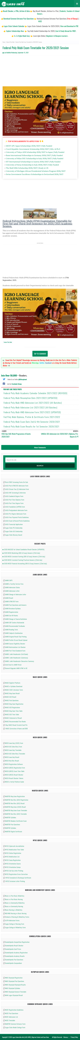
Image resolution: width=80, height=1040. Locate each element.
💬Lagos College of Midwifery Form (14, 927)
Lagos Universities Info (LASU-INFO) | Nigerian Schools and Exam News (30, 1037)
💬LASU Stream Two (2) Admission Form (16, 489)
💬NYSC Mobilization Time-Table (13, 849)
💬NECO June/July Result (11, 757)
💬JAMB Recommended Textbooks (14, 626)
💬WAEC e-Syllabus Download (12, 686)
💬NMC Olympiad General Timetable (14, 992)
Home (4, 42)
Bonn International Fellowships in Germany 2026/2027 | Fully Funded (34, 155)
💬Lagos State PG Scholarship (12, 528)
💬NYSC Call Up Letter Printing (13, 871)
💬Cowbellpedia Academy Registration (15, 952)
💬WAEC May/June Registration (13, 704)
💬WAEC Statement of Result (12, 718)
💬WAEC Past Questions (11, 700)
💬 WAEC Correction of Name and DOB (15, 728)
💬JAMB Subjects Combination (13, 633)
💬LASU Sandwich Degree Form (13, 496)
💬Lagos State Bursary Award (12, 535)
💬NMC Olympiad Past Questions (13, 981)
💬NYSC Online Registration (12, 853)
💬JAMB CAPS (7, 580)
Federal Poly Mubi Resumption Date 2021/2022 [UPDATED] (31, 397)
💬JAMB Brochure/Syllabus (12, 608)
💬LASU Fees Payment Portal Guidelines (16, 517)
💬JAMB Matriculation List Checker (14, 647)
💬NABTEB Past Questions (11, 824)
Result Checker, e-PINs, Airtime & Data (16, 11)
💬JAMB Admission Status (11, 587)
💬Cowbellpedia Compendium (12, 963)
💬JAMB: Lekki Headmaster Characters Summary (18, 661)
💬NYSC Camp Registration (12, 860)
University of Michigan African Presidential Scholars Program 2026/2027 (36, 171)
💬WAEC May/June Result (11, 693)
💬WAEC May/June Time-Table (12, 711)
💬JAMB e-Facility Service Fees (13, 584)
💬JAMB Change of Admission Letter (14, 594)
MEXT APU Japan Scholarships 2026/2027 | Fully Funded (29, 146)
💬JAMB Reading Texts (10, 629)
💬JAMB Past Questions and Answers (14, 605)
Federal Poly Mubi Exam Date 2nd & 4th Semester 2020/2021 (32, 421)
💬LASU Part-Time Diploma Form (13, 500)
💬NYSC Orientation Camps (12, 867)
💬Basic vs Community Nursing (13, 906)
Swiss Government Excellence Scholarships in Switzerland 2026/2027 (34, 174)
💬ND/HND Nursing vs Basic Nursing (14, 913)
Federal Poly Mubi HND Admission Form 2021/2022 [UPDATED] (32, 412)
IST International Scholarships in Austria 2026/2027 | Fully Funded (33, 162)
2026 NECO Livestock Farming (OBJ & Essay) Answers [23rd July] (24, 556)
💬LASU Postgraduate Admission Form (15, 510)
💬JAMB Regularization (10, 612)
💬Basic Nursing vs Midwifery (12, 910)
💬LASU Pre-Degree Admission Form (14, 514)
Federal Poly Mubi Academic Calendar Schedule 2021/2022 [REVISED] (35, 393)
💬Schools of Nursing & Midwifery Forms (16, 917)
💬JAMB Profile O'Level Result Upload (15, 640)
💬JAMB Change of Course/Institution (15, 619)
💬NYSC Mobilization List (11, 856)
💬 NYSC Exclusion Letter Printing (14, 881)
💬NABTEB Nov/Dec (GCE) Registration (15, 800)
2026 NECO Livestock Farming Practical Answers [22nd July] (23, 560)
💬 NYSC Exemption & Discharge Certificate (17, 878)
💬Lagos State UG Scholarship (12, 531)
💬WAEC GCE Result (9, 697)
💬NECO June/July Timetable (12, 750)
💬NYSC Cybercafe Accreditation (13, 846)
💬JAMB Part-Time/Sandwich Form (14, 650)
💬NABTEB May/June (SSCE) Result (14, 807)
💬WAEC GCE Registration (11, 707)
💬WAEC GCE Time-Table (11, 714)
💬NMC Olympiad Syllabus (11, 988)
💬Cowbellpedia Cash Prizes (12, 949)
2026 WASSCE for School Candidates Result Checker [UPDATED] (24, 549)
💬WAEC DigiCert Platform (11, 683)
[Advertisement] (40, 71)
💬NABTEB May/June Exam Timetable (15, 810)
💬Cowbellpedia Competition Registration (16, 942)
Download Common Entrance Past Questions (18, 18)
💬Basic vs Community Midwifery (14, 903)
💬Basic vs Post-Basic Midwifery (13, 896)
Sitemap (65, 1037)
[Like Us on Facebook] (4, 383)
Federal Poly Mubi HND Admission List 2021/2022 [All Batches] (33, 402)
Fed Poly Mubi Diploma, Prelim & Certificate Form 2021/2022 (32, 417)
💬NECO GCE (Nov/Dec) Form (12, 746)
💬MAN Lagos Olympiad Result (13, 995)
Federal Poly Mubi (10, 42)
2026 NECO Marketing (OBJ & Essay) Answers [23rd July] (22, 553)
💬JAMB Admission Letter (11, 591)
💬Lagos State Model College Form (14, 1027)
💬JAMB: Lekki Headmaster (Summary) (15, 658)
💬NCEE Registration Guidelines (13, 1010)
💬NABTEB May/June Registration (14, 796)
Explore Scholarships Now (15, 31)
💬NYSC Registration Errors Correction (15, 874)
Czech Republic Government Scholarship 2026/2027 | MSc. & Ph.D (33, 149)
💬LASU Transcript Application (13, 524)
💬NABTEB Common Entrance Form (14, 1024)
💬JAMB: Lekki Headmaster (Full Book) (15, 654)
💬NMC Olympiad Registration (12, 978)
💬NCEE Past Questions (10, 1013)
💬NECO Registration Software (13, 764)
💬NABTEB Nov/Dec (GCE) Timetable (15, 814)
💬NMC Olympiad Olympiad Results (14, 985)
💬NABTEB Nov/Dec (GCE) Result (14, 803)
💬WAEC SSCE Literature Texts (13, 690)
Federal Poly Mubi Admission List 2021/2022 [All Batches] (30, 407)
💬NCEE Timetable (9, 1020)
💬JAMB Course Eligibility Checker (14, 643)
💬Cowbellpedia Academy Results (14, 956)
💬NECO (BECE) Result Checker (13, 775)
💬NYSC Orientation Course (12, 863)
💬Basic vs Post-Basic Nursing (13, 899)
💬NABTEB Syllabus (9, 817)
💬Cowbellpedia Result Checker (13, 945)
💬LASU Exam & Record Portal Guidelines (16, 521)
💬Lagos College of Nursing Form (13, 924)
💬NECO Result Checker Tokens (13, 778)
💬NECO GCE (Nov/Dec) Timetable (14, 753)
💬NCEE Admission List (10, 1017)
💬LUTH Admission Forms (11, 920)
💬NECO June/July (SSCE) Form (13, 743)
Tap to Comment (40, 353)
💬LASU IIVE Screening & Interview (14, 493)
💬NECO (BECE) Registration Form (14, 768)
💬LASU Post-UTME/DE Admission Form (15, 485)
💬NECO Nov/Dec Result (11, 761)
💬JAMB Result (8, 598)
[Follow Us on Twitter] (4, 379)
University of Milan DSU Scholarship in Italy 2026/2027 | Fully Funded (34, 158)
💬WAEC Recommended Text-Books (14, 721)
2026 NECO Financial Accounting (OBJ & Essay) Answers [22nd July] (25, 563)
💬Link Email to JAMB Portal (12, 665)
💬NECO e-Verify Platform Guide (13, 782)
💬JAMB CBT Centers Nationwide (13, 622)
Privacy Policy (74, 1037)
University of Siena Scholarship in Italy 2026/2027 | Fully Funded (32, 165)
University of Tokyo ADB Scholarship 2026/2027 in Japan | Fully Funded (35, 152)
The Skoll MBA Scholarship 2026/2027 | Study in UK (27, 168)
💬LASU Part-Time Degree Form (13, 503)
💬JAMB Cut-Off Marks (10, 615)
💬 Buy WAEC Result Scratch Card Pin (15, 725)
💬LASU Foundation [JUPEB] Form (14, 507)
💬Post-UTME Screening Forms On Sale (15, 482)
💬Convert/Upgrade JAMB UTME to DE (15, 668)
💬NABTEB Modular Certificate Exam (15, 821)
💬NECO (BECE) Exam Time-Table (13, 771)
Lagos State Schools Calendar (14, 26)
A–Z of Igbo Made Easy (22, 36)
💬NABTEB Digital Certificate (12, 831)
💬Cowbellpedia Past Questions (13, 959)
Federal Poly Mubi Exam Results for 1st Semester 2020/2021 (31, 426)
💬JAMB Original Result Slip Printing (15, 636)
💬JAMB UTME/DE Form (11, 601)
